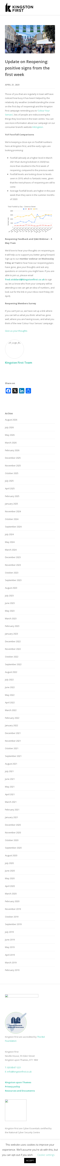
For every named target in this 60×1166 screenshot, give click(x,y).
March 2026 (10, 442)
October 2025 (11, 473)
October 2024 (11, 519)
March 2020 (10, 893)
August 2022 (11, 672)
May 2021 (9, 786)
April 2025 (10, 488)
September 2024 (13, 526)
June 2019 (10, 939)
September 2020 (13, 847)
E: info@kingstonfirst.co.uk (18, 1071)
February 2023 (12, 626)
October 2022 (11, 656)
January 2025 (11, 503)
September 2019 (13, 924)
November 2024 (13, 511)
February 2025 (12, 496)
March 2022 (10, 710)
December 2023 (13, 557)
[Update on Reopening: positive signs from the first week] (30, 39)
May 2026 (9, 434)
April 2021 (10, 794)
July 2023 (9, 595)
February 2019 (12, 970)
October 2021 (11, 748)
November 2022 (13, 648)
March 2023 (10, 618)
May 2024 (9, 542)
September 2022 (13, 664)
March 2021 (10, 801)
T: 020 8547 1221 (13, 1067)
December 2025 (13, 457)
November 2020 (13, 832)
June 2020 (10, 870)
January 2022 (11, 725)
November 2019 (13, 908)
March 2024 (10, 549)
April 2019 (10, 954)
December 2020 (13, 824)
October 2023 (11, 572)
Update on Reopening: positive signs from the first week (27, 68)
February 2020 (12, 901)
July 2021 (9, 771)
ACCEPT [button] (30, 1160)
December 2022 (13, 641)
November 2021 (13, 740)
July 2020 (9, 863)
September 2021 (13, 756)
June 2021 (10, 778)
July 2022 (9, 679)
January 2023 (11, 633)
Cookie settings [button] (46, 1154)
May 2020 (9, 878)
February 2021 (12, 809)
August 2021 (11, 763)
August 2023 (11, 587)
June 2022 (10, 687)
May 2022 (9, 694)
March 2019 (10, 962)
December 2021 (13, 733)
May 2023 (9, 610)
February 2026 (12, 450)
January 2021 (11, 817)
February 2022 (12, 717)
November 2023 (13, 564)
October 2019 (11, 916)
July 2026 (9, 427)
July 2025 (9, 480)
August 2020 (11, 855)
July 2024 (9, 534)
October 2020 (11, 840)
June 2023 (10, 603)
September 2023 (13, 580)
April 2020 (10, 886)
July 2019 (9, 931)
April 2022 (10, 702)
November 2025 (13, 465)
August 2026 (11, 419)
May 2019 (9, 947)
